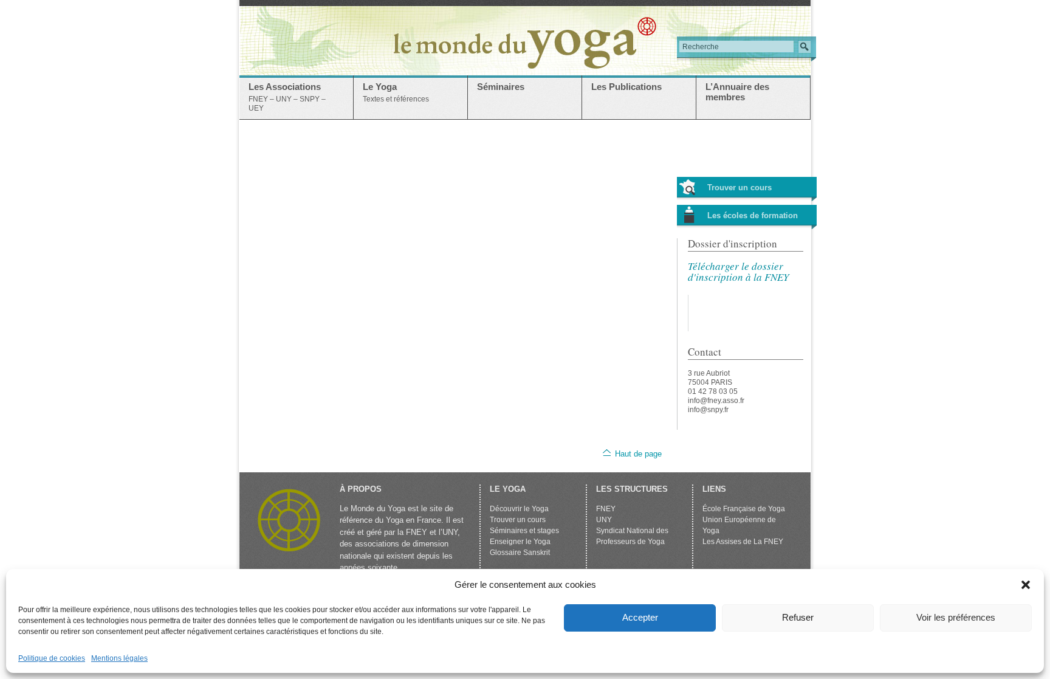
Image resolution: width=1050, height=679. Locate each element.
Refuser (798, 617)
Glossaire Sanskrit (520, 552)
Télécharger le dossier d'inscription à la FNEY (738, 271)
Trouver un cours (739, 187)
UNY (604, 519)
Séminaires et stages (524, 530)
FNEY (606, 509)
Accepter (640, 617)
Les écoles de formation (752, 215)
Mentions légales (119, 658)
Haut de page (638, 453)
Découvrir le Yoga (519, 509)
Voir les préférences (955, 617)
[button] (1026, 585)
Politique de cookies (51, 658)
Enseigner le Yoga (520, 541)
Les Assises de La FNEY (742, 541)
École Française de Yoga (743, 509)
